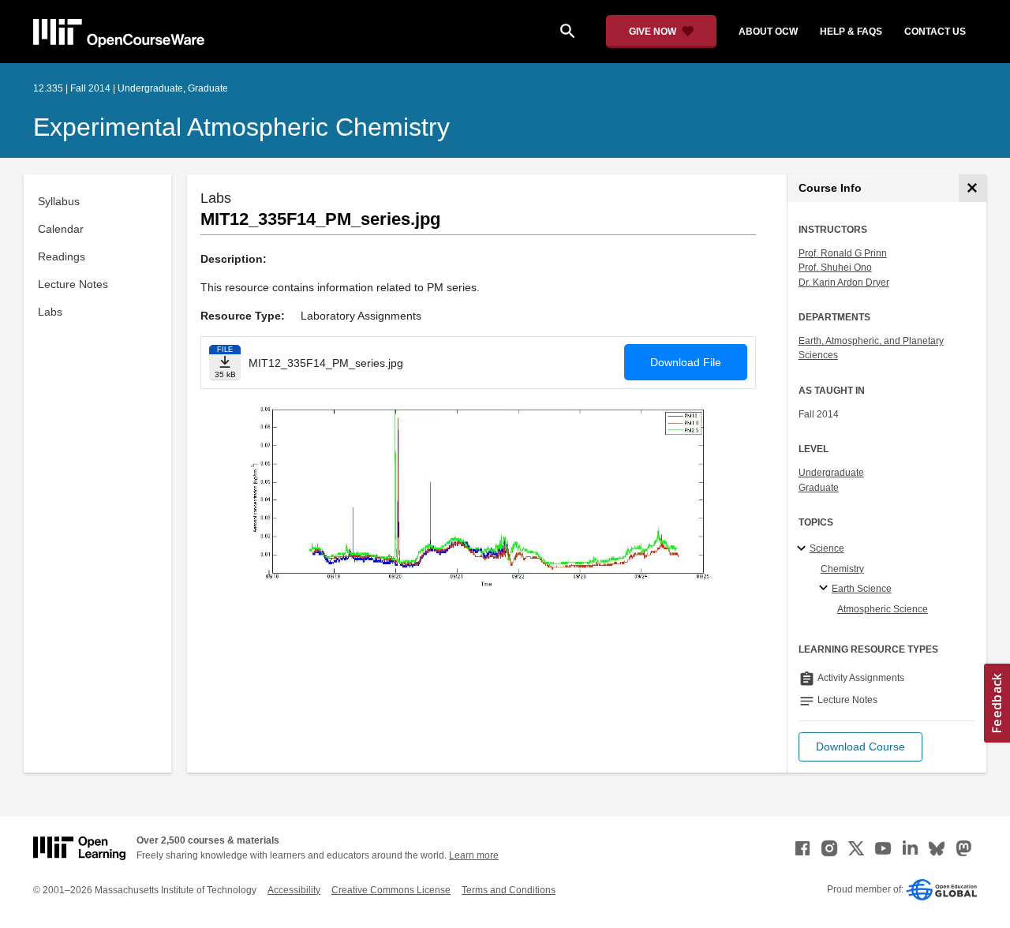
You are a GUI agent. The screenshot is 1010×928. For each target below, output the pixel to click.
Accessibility (293, 890)
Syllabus (59, 201)
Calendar (61, 229)
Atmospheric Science (882, 609)
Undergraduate (831, 472)
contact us (935, 31)
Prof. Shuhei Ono (835, 267)
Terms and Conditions (509, 890)
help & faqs (851, 31)
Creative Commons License (391, 890)
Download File (685, 362)
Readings (61, 256)
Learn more (474, 855)
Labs (50, 311)
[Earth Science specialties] (825, 588)
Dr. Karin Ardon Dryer (844, 282)
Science (827, 548)
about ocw (768, 31)
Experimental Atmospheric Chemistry (241, 127)
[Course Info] (972, 188)
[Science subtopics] (803, 549)
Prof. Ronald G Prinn (843, 253)
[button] (860, 746)
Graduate (819, 487)
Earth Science (862, 588)
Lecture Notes (73, 284)
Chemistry (842, 568)
